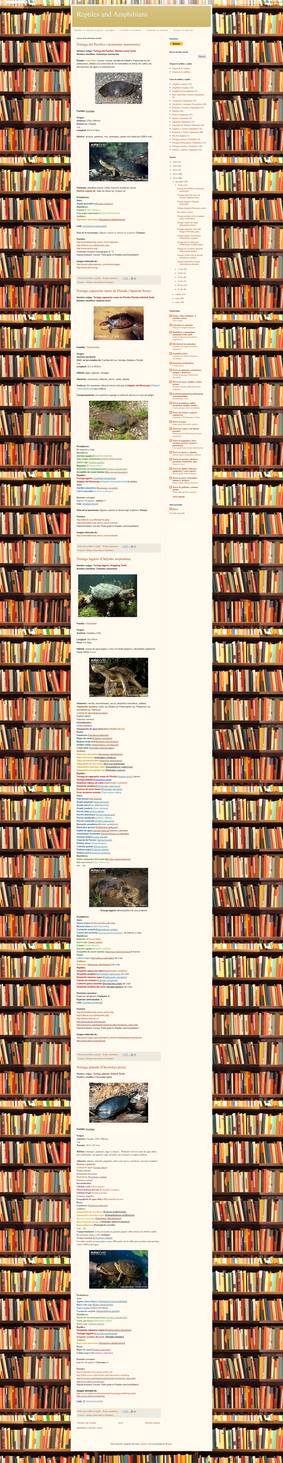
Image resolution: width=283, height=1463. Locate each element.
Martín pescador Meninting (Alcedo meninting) (187, 434)
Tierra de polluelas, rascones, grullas (185, 488)
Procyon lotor (93, 939)
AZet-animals (179, 496)
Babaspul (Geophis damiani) (184, 327)
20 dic (181, 273)
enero (177, 302)
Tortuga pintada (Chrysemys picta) (101, 1067)
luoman (143, 1443)
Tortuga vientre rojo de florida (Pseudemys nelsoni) (190, 256)
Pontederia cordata (97, 1176)
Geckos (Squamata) (180, 114)
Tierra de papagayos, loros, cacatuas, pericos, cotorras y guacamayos (185, 443)
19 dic (181, 277)
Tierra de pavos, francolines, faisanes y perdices (185, 479)
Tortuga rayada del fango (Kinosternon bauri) (187, 223)
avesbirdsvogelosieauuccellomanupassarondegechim (188, 395)
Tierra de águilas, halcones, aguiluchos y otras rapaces (185, 469)
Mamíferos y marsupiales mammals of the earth (184, 333)
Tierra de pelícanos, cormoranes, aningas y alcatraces (187, 371)
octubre (178, 294)
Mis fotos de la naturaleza (184, 343)
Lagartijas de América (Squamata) (186, 125)
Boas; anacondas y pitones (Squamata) (188, 94)
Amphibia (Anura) (180, 84)
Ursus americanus (111, 459)
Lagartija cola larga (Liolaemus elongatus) (185, 347)
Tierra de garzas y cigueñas (185, 452)
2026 (175, 161)
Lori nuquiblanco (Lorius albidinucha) (188, 447)
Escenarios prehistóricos (183, 363)
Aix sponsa (95, 798)
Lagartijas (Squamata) (181, 121)
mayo (177, 298)
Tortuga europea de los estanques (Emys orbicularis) (191, 217)
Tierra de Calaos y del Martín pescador (186, 430)
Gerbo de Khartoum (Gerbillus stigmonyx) (185, 338)
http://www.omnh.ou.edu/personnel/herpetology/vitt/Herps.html (106, 1393)
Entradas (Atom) (95, 1427)
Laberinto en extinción (183, 325)
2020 (175, 165)
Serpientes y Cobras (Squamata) (185, 132)
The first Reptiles (179, 135)
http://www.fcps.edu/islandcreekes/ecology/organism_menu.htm (107, 1025)
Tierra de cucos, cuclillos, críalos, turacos (187, 383)
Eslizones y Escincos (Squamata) (186, 107)
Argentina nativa (180, 353)
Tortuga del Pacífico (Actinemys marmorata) (108, 44)
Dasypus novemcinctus (116, 471)
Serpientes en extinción (157, 30)
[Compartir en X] (129, 278)
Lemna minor (100, 713)
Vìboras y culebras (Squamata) (185, 149)
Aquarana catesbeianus (111, 219)
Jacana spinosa (101, 830)
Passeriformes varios (181, 398)
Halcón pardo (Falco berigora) (185, 473)
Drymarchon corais (112, 983)
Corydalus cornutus (110, 1189)
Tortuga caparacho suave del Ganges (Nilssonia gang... (189, 230)
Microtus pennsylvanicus (118, 859)
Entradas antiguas (152, 1422)
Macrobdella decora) (115, 729)
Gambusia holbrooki (98, 735)
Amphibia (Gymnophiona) (183, 91)
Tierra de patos (179, 421)
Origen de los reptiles (181, 68)
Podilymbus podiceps (106, 827)
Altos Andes (178, 320)
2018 (175, 169)
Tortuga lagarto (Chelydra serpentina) (104, 558)
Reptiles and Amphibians (112, 14)
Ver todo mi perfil (177, 513)
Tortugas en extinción (183, 30)
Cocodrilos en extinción (131, 30)
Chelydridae (91, 623)
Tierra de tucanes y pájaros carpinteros (185, 413)
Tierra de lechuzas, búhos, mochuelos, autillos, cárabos (185, 404)
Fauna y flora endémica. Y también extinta (184, 317)
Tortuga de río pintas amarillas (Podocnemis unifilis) (190, 249)
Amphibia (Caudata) (180, 87)
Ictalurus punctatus (102, 738)
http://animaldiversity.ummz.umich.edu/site (97, 242)
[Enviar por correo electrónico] (123, 278)
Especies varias (179, 464)
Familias (175, 111)
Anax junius (97, 1186)
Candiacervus (178, 365)
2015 (175, 174)
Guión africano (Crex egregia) (184, 492)
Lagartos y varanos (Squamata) (185, 128)
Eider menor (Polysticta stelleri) (185, 424)
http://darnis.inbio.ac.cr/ (88, 1018)
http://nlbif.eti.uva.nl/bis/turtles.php (93, 245)
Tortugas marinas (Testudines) (184, 139)
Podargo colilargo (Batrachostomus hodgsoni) (187, 387)
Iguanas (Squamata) (180, 118)
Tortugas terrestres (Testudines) (185, 146)
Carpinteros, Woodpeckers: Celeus (186, 417)
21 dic (181, 269)
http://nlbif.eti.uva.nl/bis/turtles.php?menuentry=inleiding (103, 1375)
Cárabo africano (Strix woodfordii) (186, 407)
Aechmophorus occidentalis (114, 833)
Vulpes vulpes (95, 942)
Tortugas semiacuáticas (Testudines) (100, 282)
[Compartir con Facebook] (132, 278)
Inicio (120, 1422)
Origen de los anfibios (181, 71)
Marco (175, 509)
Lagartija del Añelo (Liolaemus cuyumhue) (185, 357)
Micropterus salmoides (102, 958)
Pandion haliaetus (104, 203)
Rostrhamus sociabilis (107, 487)
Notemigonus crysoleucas (105, 745)
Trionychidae (92, 347)
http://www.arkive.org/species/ (91, 1040)
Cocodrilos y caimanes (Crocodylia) (187, 104)
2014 (175, 178)
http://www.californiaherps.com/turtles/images (98, 264)
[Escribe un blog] (126, 278)
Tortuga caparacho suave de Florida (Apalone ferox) (114, 290)
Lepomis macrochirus (107, 741)
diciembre (179, 181)
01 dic (181, 289)
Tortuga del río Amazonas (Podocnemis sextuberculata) (190, 243)
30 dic (181, 185)
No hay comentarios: (111, 278)
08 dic (181, 285)
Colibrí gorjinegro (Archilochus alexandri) (185, 376)
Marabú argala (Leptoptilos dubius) (187, 454)
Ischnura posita (99, 1192)
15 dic (181, 281)
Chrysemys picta (102, 779)
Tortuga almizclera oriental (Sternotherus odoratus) (188, 262)
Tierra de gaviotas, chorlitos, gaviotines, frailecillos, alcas (185, 460)
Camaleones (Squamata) (182, 100)
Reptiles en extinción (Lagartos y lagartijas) (95, 30)
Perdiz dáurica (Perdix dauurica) (185, 482)
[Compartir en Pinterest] (134, 278)
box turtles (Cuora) (185, 212)
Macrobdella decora (113, 1199)
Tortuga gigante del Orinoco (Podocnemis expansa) (189, 236)
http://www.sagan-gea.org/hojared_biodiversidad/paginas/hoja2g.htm (109, 1037)
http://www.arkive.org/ (87, 248)
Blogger (168, 1443)
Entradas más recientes (86, 1422)
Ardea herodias (98, 923)
